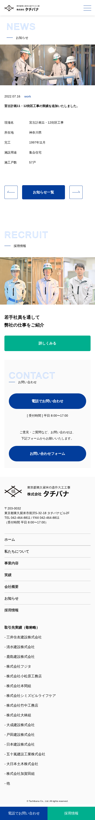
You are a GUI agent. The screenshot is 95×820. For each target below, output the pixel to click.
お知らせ (11, 598)
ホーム (9, 539)
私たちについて (16, 551)
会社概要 (11, 587)
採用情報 (11, 610)
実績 (7, 575)
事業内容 (11, 563)
